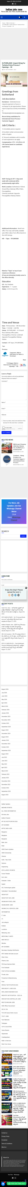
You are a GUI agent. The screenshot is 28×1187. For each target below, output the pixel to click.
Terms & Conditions (7, 1143)
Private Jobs (5, 974)
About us (4, 1147)
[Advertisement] (14, 44)
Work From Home (6, 1044)
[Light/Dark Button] (20, 17)
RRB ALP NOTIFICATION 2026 (10, 985)
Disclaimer (4, 1140)
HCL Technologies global (8, 887)
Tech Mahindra (5, 1020)
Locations (4, 929)
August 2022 (5, 794)
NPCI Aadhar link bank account (10, 953)
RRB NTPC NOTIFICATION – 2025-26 (12, 995)
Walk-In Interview (6, 1040)
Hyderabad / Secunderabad (9, 891)
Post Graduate (5, 967)
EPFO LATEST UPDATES (8, 870)
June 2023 (4, 760)
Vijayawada (5, 1033)
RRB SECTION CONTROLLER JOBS (11, 999)
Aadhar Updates (6, 804)
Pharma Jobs (5, 960)
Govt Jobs (4, 877)
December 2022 (6, 781)
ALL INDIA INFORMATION (9, 811)
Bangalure (4, 835)
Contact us (4, 1133)
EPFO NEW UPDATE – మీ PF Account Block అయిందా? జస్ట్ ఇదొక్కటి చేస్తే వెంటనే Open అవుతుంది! (13, 619)
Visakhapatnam (6, 1037)
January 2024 (5, 740)
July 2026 (4, 692)
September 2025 (6, 726)
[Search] (24, 17)
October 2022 (5, 788)
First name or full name (7, 579)
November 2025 (6, 720)
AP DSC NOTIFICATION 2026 (10, 821)
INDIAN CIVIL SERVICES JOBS (10, 908)
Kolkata (4, 926)
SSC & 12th (5, 1009)
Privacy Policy (5, 1136)
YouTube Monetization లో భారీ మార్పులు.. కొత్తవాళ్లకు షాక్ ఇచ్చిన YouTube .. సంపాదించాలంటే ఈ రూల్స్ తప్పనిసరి (7, 1120)
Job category (5, 922)
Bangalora (4, 832)
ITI (2, 919)
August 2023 (5, 754)
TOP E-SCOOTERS (7, 1026)
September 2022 (6, 791)
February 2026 (5, 709)
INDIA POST (5, 894)
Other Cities (5, 957)
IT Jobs (4, 915)
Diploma (4, 863)
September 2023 (6, 750)
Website (4, 414)
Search (5, 531)
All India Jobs (5, 814)
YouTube (10, 1174)
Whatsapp (16, 1174)
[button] (16, 1183)
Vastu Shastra (5, 1030)
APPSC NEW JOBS (7, 828)
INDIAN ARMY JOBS (7, 905)
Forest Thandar (6, 873)
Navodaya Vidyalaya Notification (10, 950)
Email (3, 408)
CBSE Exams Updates (7, 849)
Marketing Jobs (6, 933)
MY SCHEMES (5, 947)
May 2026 (4, 699)
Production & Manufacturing (9, 978)
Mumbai (4, 943)
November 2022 (6, 784)
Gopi (4, 69)
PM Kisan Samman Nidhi (8, 964)
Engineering (5, 866)
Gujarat (3, 884)
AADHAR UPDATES (7, 807)
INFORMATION (6, 912)
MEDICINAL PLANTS (7, 936)
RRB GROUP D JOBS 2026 (9, 988)
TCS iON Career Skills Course (10, 1013)
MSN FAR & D (5, 939)
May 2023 (4, 764)
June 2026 (4, 696)
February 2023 (5, 774)
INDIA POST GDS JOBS (8, 898)
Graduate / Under (6, 880)
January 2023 (5, 777)
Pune (3, 981)
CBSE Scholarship (6, 853)
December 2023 (6, 743)
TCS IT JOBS (5, 1016)
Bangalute (4, 839)
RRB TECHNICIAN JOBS (8, 1002)
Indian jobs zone (14, 9)
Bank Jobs (4, 842)
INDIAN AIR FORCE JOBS (8, 901)
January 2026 (5, 713)
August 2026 (5, 689)
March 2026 (5, 706)
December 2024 (6, 733)
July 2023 (4, 757)
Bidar (3, 846)
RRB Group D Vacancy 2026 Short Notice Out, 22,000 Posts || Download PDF (7, 448)
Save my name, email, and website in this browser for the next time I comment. (14, 422)
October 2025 (5, 723)
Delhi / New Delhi (6, 860)
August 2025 (5, 730)
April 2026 (4, 703)
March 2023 (5, 771)
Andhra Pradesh (6, 818)
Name (4, 402)
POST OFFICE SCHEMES (8, 971)
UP (25, 1180)
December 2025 (6, 716)
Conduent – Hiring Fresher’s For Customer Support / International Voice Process (7, 460)
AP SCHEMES (5, 825)
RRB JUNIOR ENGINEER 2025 (10, 992)
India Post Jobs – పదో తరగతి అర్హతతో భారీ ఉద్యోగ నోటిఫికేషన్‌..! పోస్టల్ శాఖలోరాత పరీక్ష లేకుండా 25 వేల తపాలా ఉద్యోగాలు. (13, 610)
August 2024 (5, 737)
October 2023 (5, 747)
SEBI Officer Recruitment (8, 1006)
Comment (5, 381)
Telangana (4, 1023)
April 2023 (4, 767)
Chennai (4, 856)
